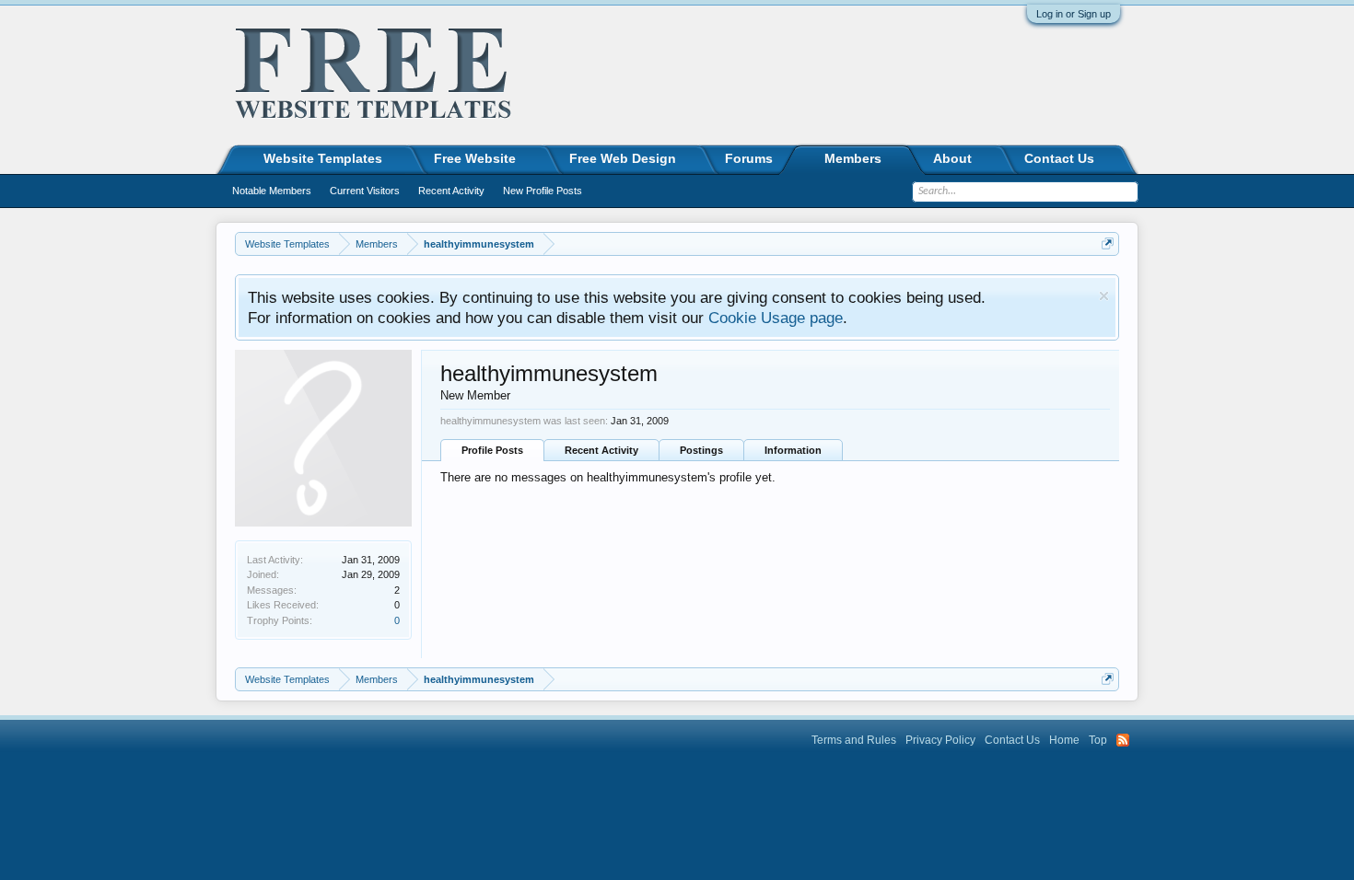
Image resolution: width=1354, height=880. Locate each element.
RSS (1122, 740)
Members (852, 158)
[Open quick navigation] (1108, 243)
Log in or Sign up (1073, 13)
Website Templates (322, 158)
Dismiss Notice (1104, 296)
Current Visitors (365, 190)
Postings (701, 450)
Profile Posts (492, 450)
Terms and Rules (853, 740)
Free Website (475, 158)
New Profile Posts (542, 190)
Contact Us (1059, 158)
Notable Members (271, 190)
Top (1098, 740)
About (952, 158)
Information (793, 450)
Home (1064, 740)
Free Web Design (622, 158)
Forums (749, 158)
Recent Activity (601, 450)
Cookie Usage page (775, 317)
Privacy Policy (940, 740)
